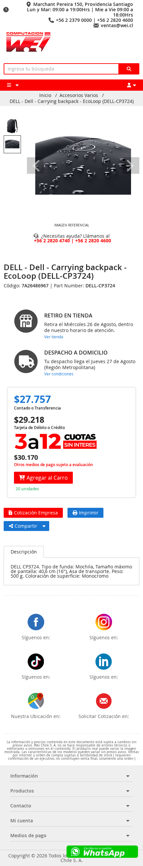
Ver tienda (53, 336)
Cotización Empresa (36, 512)
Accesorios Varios (79, 95)
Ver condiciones (58, 373)
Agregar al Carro (47, 477)
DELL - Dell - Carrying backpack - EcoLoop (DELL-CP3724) (72, 101)
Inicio (45, 95)
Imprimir (88, 512)
